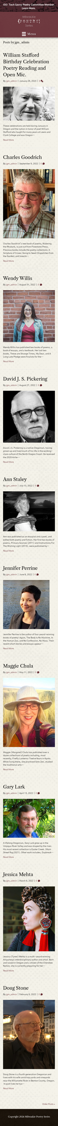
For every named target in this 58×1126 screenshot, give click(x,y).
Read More (8, 140)
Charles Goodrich (22, 157)
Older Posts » (48, 1104)
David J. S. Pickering (25, 379)
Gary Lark (14, 787)
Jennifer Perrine (21, 568)
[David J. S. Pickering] (29, 417)
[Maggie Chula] (29, 712)
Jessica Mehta (18, 874)
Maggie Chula (18, 666)
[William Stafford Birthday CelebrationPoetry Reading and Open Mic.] (29, 103)
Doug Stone (16, 988)
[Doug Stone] (29, 1034)
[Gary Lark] (29, 818)
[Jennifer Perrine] (26, 604)
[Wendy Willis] (29, 316)
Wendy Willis (17, 278)
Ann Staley (15, 479)
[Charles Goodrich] (29, 204)
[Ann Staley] (29, 511)
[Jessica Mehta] (29, 919)
